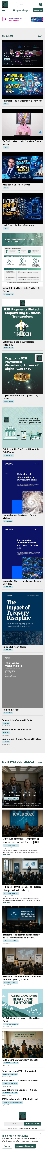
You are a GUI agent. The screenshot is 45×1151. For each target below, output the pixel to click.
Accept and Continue (25, 1146)
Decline (7, 1146)
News (10, 1128)
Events (15, 1128)
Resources (33, 1128)
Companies (23, 1128)
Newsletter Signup (33, 1124)
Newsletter (37, 10)
